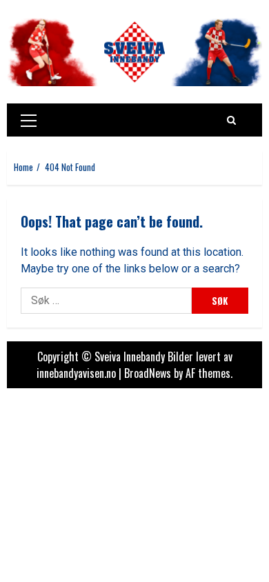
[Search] (231, 120)
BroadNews (147, 373)
